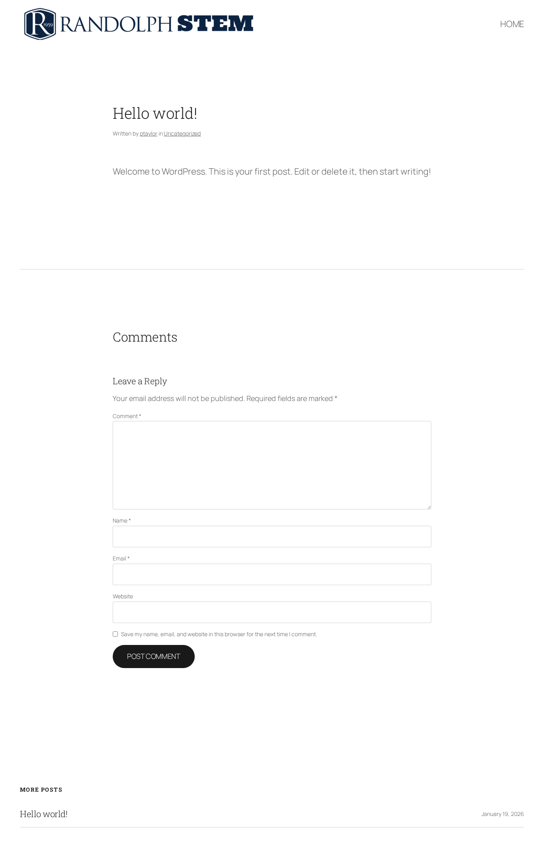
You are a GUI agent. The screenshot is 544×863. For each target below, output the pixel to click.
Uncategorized (182, 133)
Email (121, 558)
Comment (127, 416)
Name (122, 520)
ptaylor (148, 133)
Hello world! (43, 814)
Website (123, 596)
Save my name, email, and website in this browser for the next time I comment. (219, 634)
